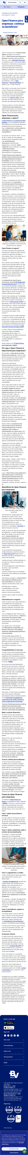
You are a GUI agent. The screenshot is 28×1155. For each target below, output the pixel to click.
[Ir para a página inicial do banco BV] (4, 2)
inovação (20, 526)
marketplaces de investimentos (13, 921)
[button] (7, 7)
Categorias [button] (21, 7)
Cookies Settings (14, 1152)
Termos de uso (8, 1127)
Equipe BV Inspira (9, 15)
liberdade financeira (18, 60)
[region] (14, 1143)
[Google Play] (9, 1022)
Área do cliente (12, 2)
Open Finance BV (9, 554)
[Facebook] (5, 1035)
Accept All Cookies (14, 1148)
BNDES (11, 661)
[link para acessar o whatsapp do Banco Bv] (25, 1151)
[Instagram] (8, 1035)
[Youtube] (11, 1035)
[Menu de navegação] (25, 2)
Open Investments (15, 82)
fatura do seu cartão (16, 301)
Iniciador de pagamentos (10, 881)
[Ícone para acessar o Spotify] (17, 1035)
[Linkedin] (14, 1035)
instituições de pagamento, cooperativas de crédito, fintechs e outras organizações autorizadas (13, 699)
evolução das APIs (15, 946)
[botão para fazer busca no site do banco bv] (20, 2)
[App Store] (9, 1027)
